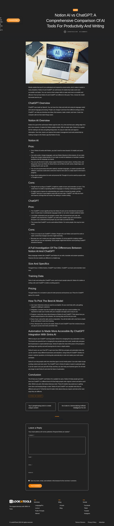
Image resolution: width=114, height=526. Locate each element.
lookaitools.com (72, 31)
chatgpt (39, 396)
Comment (31, 435)
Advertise (102, 522)
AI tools (62, 505)
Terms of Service (80, 522)
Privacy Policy (92, 522)
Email (30, 464)
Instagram (87, 513)
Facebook (87, 505)
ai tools (31, 396)
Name (30, 457)
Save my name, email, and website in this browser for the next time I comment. (54, 480)
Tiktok (86, 508)
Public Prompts (39, 511)
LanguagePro (39, 505)
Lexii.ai (37, 508)
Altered (37, 513)
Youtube (86, 511)
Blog (75, 9)
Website (30, 472)
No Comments (83, 31)
